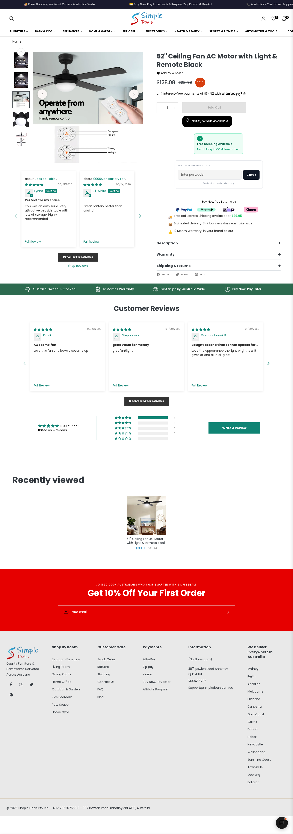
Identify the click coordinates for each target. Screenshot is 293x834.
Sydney (253, 669)
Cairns (252, 722)
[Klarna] (251, 209)
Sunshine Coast (259, 759)
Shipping (103, 674)
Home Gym (60, 712)
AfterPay (149, 659)
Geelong (254, 775)
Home (16, 41)
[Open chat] (282, 823)
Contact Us (105, 682)
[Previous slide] (15, 216)
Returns (103, 667)
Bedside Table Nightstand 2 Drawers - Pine (45, 181)
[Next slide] (139, 216)
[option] (88, 107)
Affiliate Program (155, 689)
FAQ (100, 689)
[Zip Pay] (228, 209)
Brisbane (254, 699)
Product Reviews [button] (78, 257)
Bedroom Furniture (66, 659)
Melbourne (255, 691)
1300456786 (197, 681)
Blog (100, 697)
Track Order (106, 659)
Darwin (253, 729)
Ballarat (253, 782)
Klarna (147, 674)
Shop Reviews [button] (78, 266)
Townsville (255, 767)
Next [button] (134, 94)
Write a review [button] (234, 428)
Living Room (61, 667)
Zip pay (148, 667)
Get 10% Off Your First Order (146, 593)
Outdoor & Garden (66, 689)
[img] (34, 185)
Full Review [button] (33, 242)
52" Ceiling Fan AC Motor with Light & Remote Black (146, 541)
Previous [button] (42, 94)
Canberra (255, 706)
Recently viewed (48, 480)
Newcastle (255, 744)
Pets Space (60, 704)
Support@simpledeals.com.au (210, 687)
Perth (251, 676)
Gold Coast (256, 714)
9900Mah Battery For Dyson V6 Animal (104, 181)
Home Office (61, 682)
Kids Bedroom (62, 697)
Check (251, 175)
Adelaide (254, 684)
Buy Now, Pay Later (157, 682)
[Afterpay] (206, 209)
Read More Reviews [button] (146, 401)
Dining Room (61, 674)
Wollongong (256, 752)
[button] (11, 18)
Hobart (253, 737)
